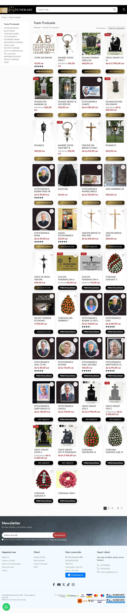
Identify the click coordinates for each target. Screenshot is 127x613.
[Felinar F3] (115, 131)
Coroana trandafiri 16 (89, 451)
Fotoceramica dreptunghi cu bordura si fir (42, 407)
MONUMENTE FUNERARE (13, 42)
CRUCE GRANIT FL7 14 (115, 59)
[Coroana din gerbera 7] (67, 304)
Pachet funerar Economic (42, 319)
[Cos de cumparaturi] (124, 9)
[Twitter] (63, 584)
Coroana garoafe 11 (111, 278)
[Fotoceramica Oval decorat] (91, 348)
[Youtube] (59, 584)
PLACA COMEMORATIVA (13, 51)
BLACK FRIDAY (9, 31)
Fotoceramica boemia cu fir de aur (90, 319)
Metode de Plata (39, 557)
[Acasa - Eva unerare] (19, 9)
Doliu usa (63, 189)
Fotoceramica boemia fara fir (42, 190)
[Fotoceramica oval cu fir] (43, 348)
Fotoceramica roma (41, 234)
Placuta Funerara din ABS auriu (67, 278)
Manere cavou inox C (65, 59)
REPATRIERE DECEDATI (12, 56)
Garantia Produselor (40, 564)
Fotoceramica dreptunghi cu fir (113, 363)
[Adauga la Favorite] (51, 36)
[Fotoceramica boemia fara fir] (43, 175)
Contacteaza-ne (77, 575)
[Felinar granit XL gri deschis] (67, 88)
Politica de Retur (39, 560)
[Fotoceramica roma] (43, 219)
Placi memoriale (10, 53)
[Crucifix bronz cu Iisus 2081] (91, 219)
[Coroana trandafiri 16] (91, 436)
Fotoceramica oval (113, 319)
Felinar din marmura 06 (40, 103)
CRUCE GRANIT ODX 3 (89, 407)
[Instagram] (73, 584)
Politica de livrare (8, 567)
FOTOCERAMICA (10, 36)
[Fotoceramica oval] (115, 304)
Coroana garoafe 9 (39, 494)
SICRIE (6, 62)
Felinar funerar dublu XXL (90, 59)
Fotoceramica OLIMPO (89, 103)
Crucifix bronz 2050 (113, 234)
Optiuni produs (9, 45)
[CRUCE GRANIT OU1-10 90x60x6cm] (67, 436)
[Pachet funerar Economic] (43, 304)
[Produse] (3, 10)
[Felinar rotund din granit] (115, 88)
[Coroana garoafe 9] (43, 479)
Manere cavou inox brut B (65, 146)
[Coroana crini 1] (67, 479)
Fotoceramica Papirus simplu (89, 190)
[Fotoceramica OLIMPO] (91, 88)
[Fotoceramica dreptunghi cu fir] (115, 348)
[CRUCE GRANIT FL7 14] (115, 44)
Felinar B (39, 145)
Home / (5, 17)
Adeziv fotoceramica (65, 234)
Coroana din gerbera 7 (65, 319)
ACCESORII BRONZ (11, 28)
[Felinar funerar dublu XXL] (91, 44)
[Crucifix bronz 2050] (115, 219)
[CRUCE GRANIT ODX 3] (91, 392)
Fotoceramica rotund (65, 363)
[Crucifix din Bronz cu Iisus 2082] (91, 131)
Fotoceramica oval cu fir (41, 363)
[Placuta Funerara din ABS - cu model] (91, 263)
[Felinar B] (43, 131)
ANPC (36, 567)
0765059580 (105, 565)
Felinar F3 (111, 145)
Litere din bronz (43, 58)
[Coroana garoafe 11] (115, 263)
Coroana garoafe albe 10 (114, 451)
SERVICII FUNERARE (11, 59)
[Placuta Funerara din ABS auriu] (67, 263)
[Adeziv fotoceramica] (67, 219)
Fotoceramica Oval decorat (89, 363)
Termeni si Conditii (8, 560)
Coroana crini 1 (67, 493)
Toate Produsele (14, 17)
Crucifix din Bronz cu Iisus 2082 (89, 146)
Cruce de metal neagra (42, 278)
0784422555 (105, 568)
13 (118, 508)
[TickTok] (68, 584)
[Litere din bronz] (43, 44)
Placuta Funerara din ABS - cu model (91, 278)
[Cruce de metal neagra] (43, 263)
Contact (4, 570)
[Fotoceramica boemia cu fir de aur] (91, 304)
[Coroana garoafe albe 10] (115, 436)
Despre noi (5, 557)
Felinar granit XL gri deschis (67, 103)
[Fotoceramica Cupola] (67, 392)
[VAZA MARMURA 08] (115, 175)
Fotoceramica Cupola (65, 407)
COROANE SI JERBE (11, 33)
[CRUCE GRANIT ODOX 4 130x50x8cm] (43, 436)
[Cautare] (115, 9)
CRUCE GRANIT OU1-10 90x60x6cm (67, 451)
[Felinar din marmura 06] (43, 88)
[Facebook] (54, 584)
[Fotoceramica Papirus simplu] (91, 175)
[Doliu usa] (67, 175)
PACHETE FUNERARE (12, 48)
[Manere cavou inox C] (67, 44)
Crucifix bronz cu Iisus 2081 (91, 234)
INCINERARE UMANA (12, 39)
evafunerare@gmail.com (108, 572)
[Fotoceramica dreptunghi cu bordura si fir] (43, 392)
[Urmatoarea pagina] (121, 508)
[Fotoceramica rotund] (67, 348)
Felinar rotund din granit (114, 103)
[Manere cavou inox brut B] (67, 131)
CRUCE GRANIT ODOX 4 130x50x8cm (41, 451)
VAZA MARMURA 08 (115, 189)
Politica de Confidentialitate (58, 539)
